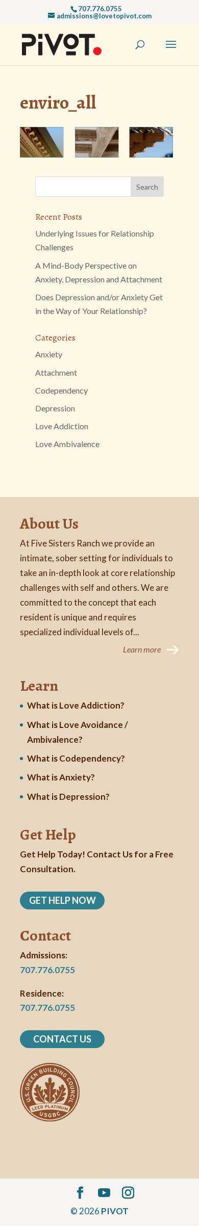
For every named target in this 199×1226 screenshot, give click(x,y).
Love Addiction (61, 426)
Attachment (56, 372)
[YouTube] (104, 1193)
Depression (55, 408)
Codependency (61, 390)
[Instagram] (128, 1193)
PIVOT (115, 1211)
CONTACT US (62, 1039)
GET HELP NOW (62, 900)
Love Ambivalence (67, 444)
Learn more (142, 649)
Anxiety (48, 354)
